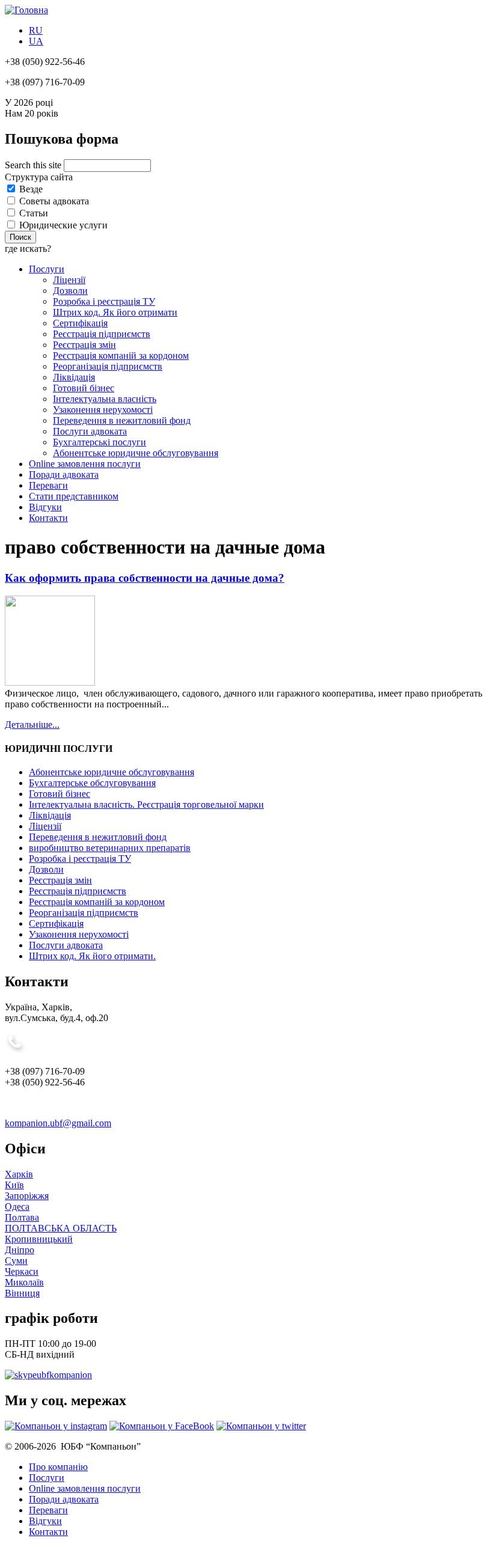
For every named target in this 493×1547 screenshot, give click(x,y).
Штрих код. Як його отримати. (92, 956)
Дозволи (70, 290)
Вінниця (22, 1293)
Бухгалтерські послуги (99, 442)
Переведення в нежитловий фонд (122, 420)
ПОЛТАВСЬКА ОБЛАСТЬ (61, 1228)
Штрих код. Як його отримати (115, 312)
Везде (31, 189)
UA (36, 41)
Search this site (34, 165)
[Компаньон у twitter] (261, 1426)
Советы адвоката (54, 201)
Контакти (48, 518)
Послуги (46, 269)
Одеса (17, 1206)
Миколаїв (24, 1282)
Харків (19, 1174)
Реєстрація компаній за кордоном (121, 355)
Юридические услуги (63, 225)
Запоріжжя (27, 1196)
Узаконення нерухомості (103, 409)
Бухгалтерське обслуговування (92, 783)
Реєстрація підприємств (101, 334)
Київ (14, 1185)
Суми (16, 1261)
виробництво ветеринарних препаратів (110, 848)
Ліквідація (74, 377)
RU (36, 30)
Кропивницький (39, 1239)
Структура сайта (39, 177)
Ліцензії (69, 280)
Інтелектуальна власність (104, 399)
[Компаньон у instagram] (56, 1426)
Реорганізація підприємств (107, 366)
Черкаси (21, 1271)
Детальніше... (32, 724)
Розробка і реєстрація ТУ (104, 301)
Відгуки (45, 507)
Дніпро (19, 1250)
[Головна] (26, 10)
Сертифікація (80, 323)
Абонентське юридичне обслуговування (135, 453)
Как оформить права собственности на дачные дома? (144, 578)
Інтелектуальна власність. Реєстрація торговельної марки (146, 804)
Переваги (48, 485)
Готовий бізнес (83, 388)
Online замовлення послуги (85, 464)
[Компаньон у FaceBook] (161, 1426)
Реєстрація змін (84, 345)
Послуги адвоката (90, 431)
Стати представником (73, 496)
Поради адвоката (64, 474)
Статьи (33, 213)
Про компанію (58, 1467)
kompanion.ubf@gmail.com (58, 1123)
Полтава (22, 1217)
